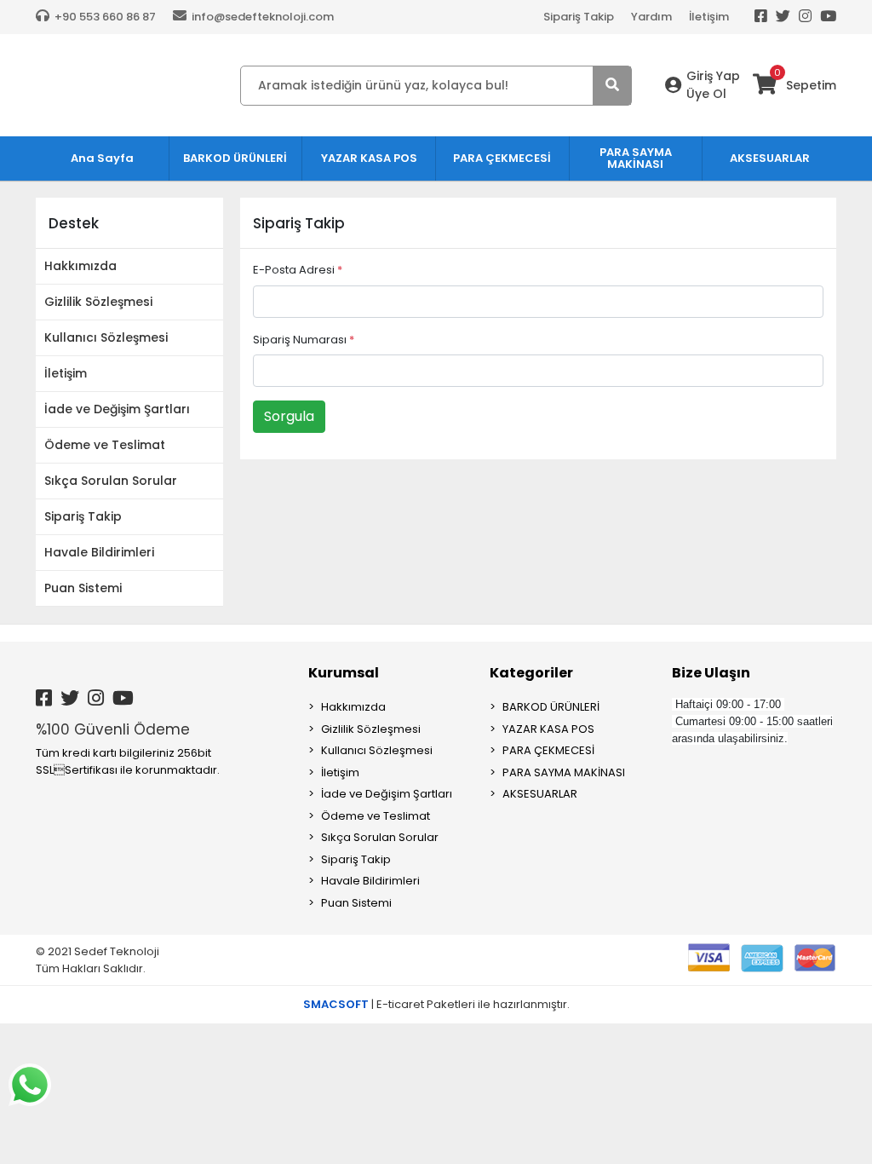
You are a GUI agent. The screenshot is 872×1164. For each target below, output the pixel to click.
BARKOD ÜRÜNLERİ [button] (235, 158)
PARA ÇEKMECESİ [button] (502, 158)
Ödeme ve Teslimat (104, 444)
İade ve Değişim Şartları (117, 409)
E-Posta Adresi (297, 270)
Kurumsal (343, 673)
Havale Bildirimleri (99, 552)
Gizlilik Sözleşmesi (98, 301)
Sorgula (289, 416)
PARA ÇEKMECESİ (548, 750)
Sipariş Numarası (303, 339)
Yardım (651, 17)
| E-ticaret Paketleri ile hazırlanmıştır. (436, 1004)
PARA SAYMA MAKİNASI (563, 772)
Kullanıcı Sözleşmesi (106, 337)
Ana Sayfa (102, 158)
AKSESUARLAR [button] (770, 158)
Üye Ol (706, 93)
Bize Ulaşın (711, 673)
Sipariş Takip (578, 17)
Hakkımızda (80, 265)
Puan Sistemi (83, 587)
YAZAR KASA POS (548, 729)
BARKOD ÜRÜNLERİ (551, 707)
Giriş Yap (713, 75)
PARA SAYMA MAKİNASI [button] (636, 158)
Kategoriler (531, 673)
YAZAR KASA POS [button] (369, 158)
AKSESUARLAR (539, 794)
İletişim (709, 17)
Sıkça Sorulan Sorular (110, 480)
